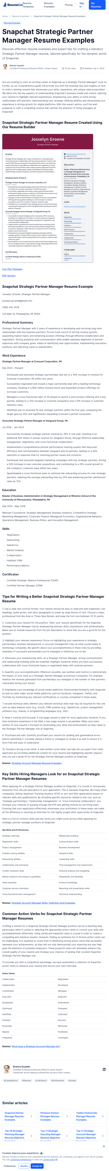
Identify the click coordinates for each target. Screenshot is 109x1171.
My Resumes (96, 5)
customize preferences (21, 1159)
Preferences (10, 1166)
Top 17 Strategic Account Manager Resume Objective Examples (86, 1136)
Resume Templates (28, 5)
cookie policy (49, 1159)
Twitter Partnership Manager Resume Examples (86, 1116)
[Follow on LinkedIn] (104, 1069)
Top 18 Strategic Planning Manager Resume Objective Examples (14, 1136)
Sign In (81, 5)
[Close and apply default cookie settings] (104, 1146)
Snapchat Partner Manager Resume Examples (14, 1116)
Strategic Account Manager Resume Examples (37, 763)
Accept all (37, 1166)
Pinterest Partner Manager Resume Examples (49, 1116)
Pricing (69, 4)
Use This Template (12, 269)
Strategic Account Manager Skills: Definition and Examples (43, 902)
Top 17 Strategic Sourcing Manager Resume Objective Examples (50, 1136)
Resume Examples (49, 5)
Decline (24, 1166)
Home (5, 16)
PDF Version (8, 275)
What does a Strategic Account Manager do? (36, 1046)
